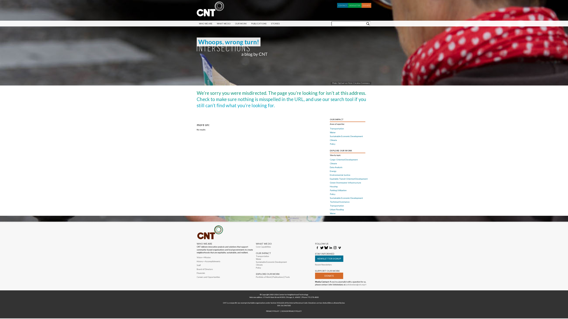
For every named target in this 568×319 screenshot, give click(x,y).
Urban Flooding (337, 209)
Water (333, 132)
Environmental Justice (340, 175)
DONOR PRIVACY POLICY (291, 311)
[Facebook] (317, 247)
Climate (333, 140)
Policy (332, 144)
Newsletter (354, 5)
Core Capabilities (263, 247)
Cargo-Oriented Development (344, 159)
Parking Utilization (338, 190)
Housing (334, 186)
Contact (342, 5)
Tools (287, 277)
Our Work (241, 23)
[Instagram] (335, 247)
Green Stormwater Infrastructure (345, 182)
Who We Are (205, 23)
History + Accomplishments (208, 261)
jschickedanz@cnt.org (356, 284)
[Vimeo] (339, 247)
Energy (333, 171)
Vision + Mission (204, 257)
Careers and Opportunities (208, 277)
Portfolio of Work (263, 277)
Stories (275, 23)
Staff (199, 265)
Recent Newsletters (323, 264)
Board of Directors (205, 269)
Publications (259, 23)
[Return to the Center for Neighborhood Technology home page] (210, 15)
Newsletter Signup (329, 258)
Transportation (337, 128)
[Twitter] (322, 247)
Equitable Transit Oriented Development (349, 179)
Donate (366, 5)
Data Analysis (336, 167)
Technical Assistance (340, 202)
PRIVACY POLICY (272, 311)
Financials (201, 273)
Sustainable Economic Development (346, 136)
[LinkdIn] (330, 247)
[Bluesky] (326, 247)
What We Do (224, 23)
